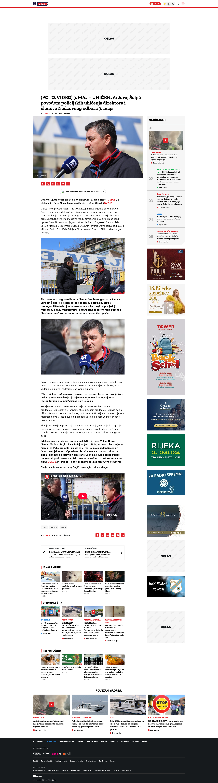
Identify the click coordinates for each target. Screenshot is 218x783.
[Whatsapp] (58, 183)
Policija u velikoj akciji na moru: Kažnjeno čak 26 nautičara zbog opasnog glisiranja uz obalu (87, 724)
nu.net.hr (116, 770)
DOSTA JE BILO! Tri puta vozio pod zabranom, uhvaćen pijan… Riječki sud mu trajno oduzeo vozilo (165, 724)
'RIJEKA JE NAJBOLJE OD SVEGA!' (168, 170)
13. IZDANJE (45, 620)
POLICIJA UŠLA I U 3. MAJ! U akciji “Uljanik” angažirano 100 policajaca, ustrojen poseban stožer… (64, 554)
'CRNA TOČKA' (67, 620)
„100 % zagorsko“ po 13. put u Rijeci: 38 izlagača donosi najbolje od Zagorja (49, 626)
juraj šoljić (53, 527)
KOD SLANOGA (156, 152)
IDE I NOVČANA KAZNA (158, 717)
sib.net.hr (65, 770)
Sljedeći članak (121, 552)
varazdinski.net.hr (53, 770)
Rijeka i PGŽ (47, 633)
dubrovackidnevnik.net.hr (103, 770)
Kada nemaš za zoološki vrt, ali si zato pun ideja (71, 586)
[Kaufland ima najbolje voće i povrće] (72, 659)
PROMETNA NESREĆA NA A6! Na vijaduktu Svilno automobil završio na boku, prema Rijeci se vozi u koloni (71, 629)
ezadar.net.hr (88, 770)
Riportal (47, 113)
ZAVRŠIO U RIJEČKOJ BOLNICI (167, 231)
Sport (80, 741)
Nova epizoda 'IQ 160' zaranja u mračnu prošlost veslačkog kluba (114, 587)
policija (63, 527)
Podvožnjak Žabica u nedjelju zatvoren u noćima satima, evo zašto (169, 218)
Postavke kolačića (46, 761)
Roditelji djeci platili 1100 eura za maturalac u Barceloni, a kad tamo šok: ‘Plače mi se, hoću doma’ (114, 631)
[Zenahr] (56, 753)
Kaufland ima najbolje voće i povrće (71, 668)
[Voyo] (46, 753)
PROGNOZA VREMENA (92, 620)
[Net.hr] (37, 753)
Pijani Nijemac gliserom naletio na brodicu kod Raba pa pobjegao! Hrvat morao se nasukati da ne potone (127, 725)
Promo (145, 741)
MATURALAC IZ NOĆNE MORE (113, 621)
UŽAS (112, 717)
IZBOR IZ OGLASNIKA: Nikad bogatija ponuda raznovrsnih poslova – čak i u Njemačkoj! (98, 554)
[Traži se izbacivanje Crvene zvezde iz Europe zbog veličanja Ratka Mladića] (93, 576)
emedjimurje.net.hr (39, 770)
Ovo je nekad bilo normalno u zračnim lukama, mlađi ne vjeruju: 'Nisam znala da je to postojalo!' (93, 672)
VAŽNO (159, 214)
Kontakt (112, 761)
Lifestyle (114, 741)
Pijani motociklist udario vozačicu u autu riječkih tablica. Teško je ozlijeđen (168, 236)
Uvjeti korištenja (91, 761)
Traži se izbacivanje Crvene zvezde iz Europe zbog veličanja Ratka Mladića (93, 587)
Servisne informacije (76, 761)
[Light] (165, 4)
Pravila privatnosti (61, 761)
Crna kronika (68, 638)
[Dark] (173, 4)
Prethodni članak (44, 552)
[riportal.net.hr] (37, 776)
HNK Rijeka (163, 187)
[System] (169, 4)
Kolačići (35, 761)
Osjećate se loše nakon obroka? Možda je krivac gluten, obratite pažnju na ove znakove (50, 672)
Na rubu (125, 741)
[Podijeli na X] (48, 183)
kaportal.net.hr (75, 770)
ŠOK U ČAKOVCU (163, 194)
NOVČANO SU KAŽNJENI (82, 717)
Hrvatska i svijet (91, 638)
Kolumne (135, 741)
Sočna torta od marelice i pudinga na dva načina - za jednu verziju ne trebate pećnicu (114, 672)
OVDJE (111, 200)
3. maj (44, 527)
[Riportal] (40, 4)
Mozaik (104, 741)
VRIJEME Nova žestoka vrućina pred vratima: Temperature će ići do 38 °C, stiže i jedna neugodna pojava (93, 629)
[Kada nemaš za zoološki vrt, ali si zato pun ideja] (72, 576)
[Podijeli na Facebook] (43, 183)
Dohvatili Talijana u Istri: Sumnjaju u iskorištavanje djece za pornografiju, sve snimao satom (49, 588)
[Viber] (53, 183)
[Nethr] (68, 753)
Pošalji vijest (103, 761)
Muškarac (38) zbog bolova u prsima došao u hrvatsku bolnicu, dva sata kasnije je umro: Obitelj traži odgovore (169, 200)
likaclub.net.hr (126, 770)
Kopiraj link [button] (68, 183)
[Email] (63, 183)
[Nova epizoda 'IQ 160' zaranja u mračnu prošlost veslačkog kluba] (115, 576)
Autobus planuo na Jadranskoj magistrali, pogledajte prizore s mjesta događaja (164, 157)
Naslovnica (38, 741)
